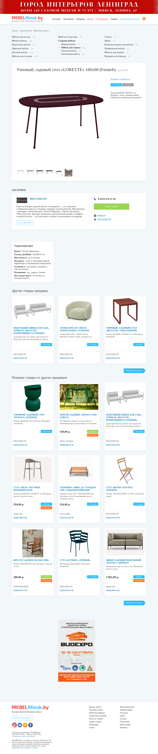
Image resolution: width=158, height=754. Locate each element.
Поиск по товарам (96, 719)
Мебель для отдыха (41, 31)
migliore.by (101, 215)
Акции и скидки (95, 722)
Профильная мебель (114, 48)
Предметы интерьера (115, 56)
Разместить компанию (22, 718)
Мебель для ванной (114, 52)
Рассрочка (124, 713)
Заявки (114, 18)
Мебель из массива (67, 37)
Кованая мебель (68, 44)
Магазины (68, 18)
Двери (107, 40)
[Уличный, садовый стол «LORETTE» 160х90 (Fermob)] (61, 165)
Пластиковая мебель (70, 54)
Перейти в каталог (134, 370)
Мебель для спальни (22, 56)
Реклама (123, 719)
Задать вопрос (111, 206)
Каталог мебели (95, 707)
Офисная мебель (20, 48)
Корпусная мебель (21, 44)
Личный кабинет (126, 710)
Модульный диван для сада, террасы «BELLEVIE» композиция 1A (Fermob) (31, 330)
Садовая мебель (26, 31)
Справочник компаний (97, 716)
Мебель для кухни (21, 37)
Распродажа (102, 18)
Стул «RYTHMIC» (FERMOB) (75, 560)
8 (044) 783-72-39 (20, 590)
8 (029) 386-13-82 (20, 518)
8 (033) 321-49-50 (66, 518)
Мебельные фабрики (97, 713)
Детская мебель (20, 52)
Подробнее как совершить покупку (25, 748)
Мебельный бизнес (130, 18)
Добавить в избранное (120, 79)
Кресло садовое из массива (31, 560)
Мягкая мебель (19, 40)
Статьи (91, 727)
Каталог (56, 18)
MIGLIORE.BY (38, 198)
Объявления (124, 722)
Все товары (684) (24, 223)
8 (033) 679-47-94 (107, 199)
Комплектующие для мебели (118, 44)
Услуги (107, 37)
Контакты (123, 727)
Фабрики (80, 18)
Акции (90, 18)
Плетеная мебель (69, 51)
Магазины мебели (96, 710)
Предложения (125, 725)
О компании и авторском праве (23, 736)
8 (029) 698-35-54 (66, 445)
